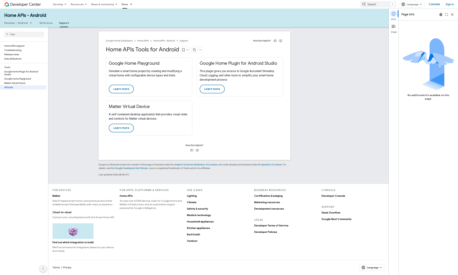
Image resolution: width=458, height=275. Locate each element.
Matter (56, 195)
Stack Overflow (330, 212)
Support (64, 22)
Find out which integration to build (73, 242)
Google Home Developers (119, 40)
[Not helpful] (280, 40)
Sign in (450, 4)
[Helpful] (275, 40)
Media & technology (199, 215)
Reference (46, 22)
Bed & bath (193, 234)
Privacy (67, 267)
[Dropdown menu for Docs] (132, 4)
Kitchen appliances (198, 228)
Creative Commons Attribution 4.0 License (195, 164)
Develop (58, 4)
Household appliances (200, 221)
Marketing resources (267, 202)
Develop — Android (16, 22)
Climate (191, 202)
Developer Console (333, 195)
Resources (77, 4)
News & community (102, 4)
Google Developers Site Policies (131, 168)
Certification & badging (268, 195)
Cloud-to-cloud (61, 212)
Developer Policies (265, 232)
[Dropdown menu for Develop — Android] (32, 23)
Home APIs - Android (25, 15)
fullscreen (446, 14)
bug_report (441, 14)
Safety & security (197, 208)
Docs (125, 4)
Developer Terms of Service (271, 225)
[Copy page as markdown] (194, 50)
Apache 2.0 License (271, 164)
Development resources (269, 208)
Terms (56, 267)
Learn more (121, 89)
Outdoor (192, 240)
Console (434, 4)
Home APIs (143, 40)
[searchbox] (24, 34)
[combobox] (378, 4)
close (452, 14)
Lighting (192, 195)
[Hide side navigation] (43, 268)
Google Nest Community (336, 219)
